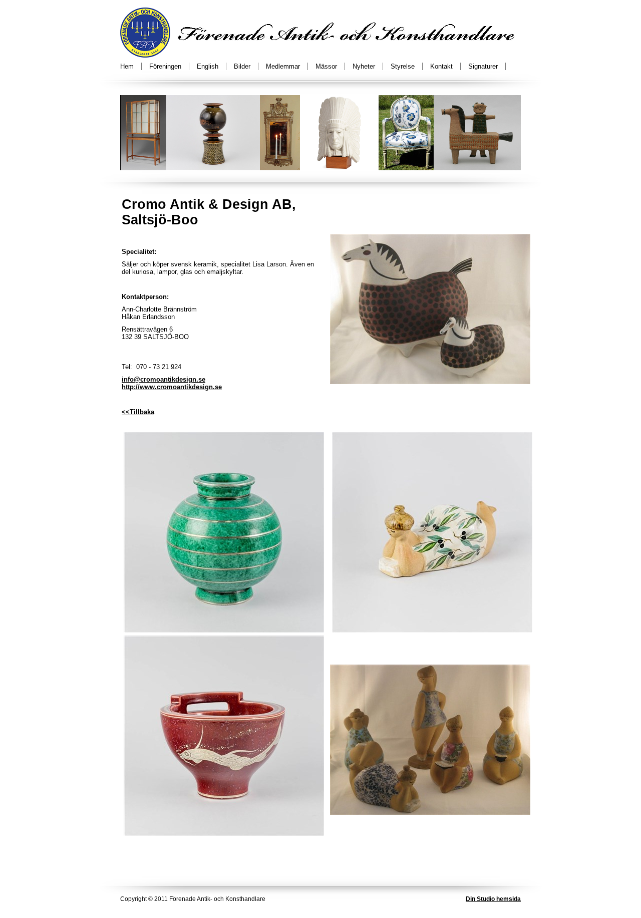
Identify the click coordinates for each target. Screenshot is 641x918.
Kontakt (441, 66)
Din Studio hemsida (493, 898)
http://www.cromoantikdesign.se (172, 387)
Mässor (326, 66)
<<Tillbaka (138, 412)
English (207, 66)
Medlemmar (283, 66)
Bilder (242, 66)
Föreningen (165, 66)
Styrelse (403, 66)
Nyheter (364, 66)
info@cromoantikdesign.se (163, 379)
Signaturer (483, 66)
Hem (127, 66)
